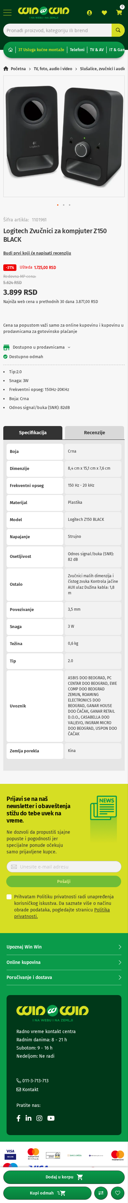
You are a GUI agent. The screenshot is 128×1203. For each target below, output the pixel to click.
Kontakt (29, 1089)
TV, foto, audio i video (53, 69)
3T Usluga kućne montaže (41, 50)
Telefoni (77, 50)
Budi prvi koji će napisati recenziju (37, 253)
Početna (18, 69)
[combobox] (64, 30)
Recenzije (94, 433)
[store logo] (43, 12)
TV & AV (97, 50)
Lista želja (104, 12)
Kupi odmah (42, 1193)
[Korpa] (119, 12)
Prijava (89, 12)
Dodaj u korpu (60, 1176)
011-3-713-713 (35, 1081)
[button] (58, 205)
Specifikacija (33, 433)
